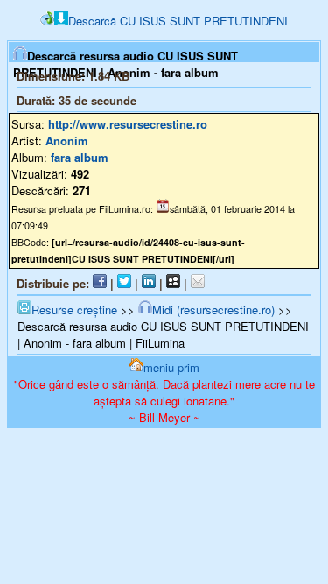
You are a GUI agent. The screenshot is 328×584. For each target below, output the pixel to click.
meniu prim (171, 367)
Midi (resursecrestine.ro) (213, 309)
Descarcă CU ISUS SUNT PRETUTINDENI (178, 20)
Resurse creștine (74, 309)
